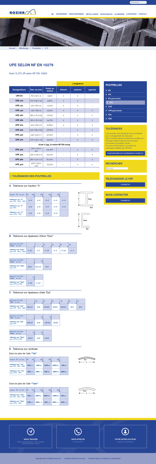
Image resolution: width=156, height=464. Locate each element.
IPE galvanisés (114, 99)
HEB (110, 119)
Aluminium (119, 14)
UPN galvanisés (115, 111)
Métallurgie (92, 14)
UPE (111, 103)
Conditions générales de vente (74, 458)
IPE (109, 90)
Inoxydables (106, 14)
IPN (109, 95)
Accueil (12, 48)
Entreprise (61, 14)
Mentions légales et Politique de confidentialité (105, 458)
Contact (143, 14)
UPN (110, 107)
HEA (110, 115)
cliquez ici (125, 184)
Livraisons (131, 14)
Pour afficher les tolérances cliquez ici (125, 153)
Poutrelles (36, 48)
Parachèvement (76, 14)
